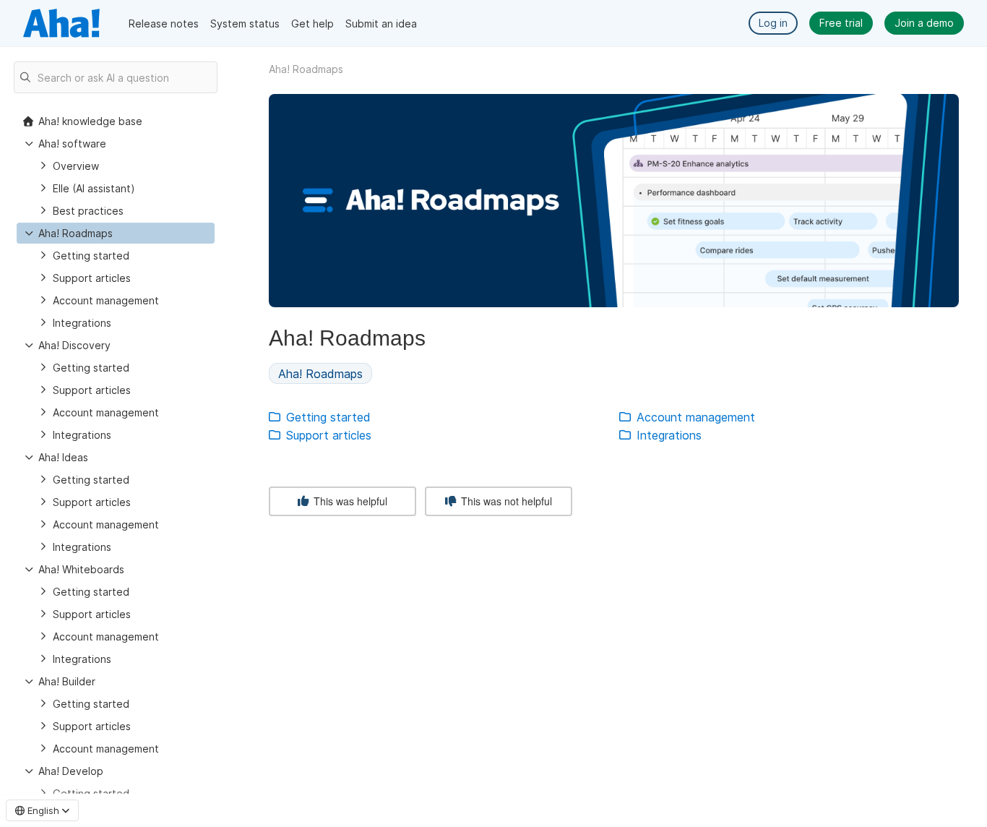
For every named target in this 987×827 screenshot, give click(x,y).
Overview (76, 166)
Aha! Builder (66, 681)
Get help (312, 23)
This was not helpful (505, 501)
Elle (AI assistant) (94, 188)
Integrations (82, 323)
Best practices (88, 211)
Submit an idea (381, 23)
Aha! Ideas (63, 457)
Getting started (91, 255)
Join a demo (924, 23)
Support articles (92, 278)
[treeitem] (116, 233)
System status (245, 23)
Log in (773, 23)
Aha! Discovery (74, 345)
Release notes (164, 23)
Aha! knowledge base (90, 121)
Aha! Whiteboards (81, 569)
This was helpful (349, 501)
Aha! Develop (70, 771)
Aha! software (72, 143)
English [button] (43, 810)
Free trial (841, 23)
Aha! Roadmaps (75, 233)
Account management (106, 300)
